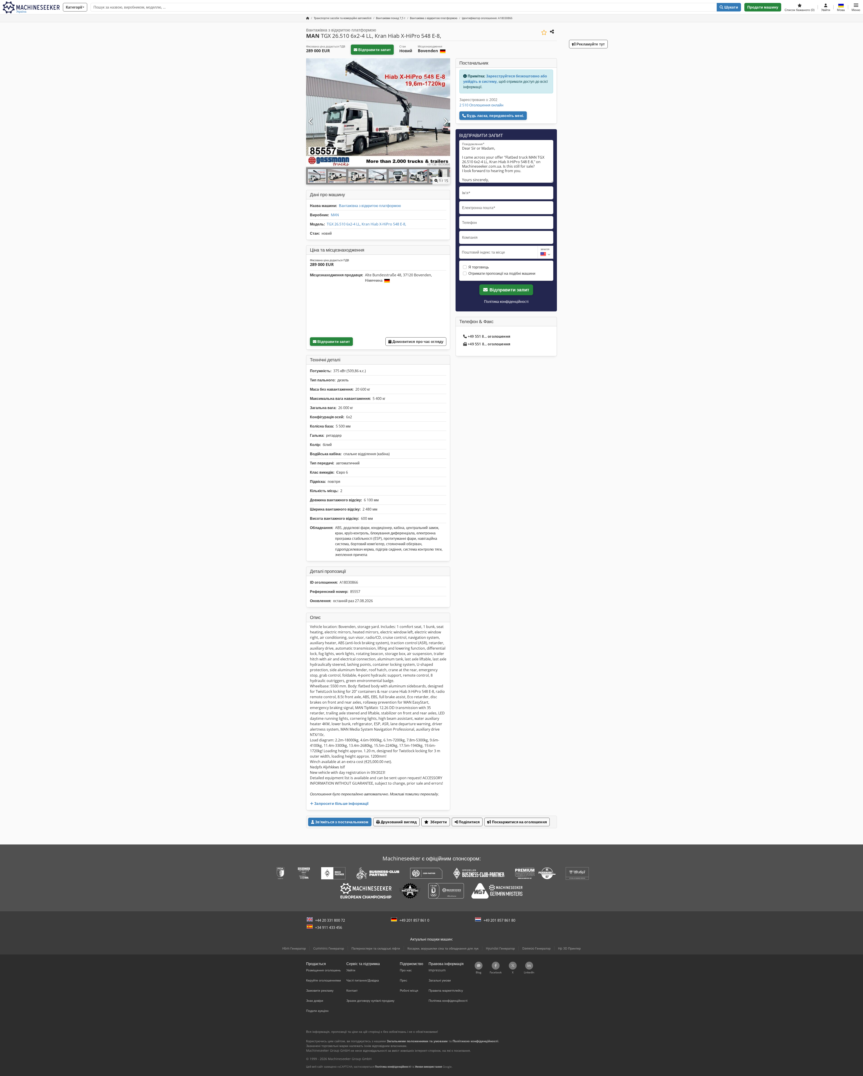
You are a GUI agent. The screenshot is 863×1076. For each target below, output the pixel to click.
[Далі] (445, 121)
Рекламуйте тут (590, 44)
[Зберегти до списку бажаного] (544, 32)
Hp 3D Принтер (569, 948)
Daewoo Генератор (536, 948)
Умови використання (428, 1067)
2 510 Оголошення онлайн (481, 105)
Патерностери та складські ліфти (375, 948)
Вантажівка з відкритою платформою (370, 205)
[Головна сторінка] (307, 18)
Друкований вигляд (398, 821)
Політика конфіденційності (506, 301)
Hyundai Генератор (500, 948)
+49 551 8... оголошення (489, 336)
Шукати (730, 7)
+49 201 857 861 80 (499, 920)
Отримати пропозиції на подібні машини (501, 273)
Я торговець (478, 267)
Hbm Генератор (294, 948)
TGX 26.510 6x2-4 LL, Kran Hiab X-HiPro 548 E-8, (366, 224)
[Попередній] (310, 121)
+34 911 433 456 (328, 927)
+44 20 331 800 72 (330, 920)
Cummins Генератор (328, 948)
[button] (856, 7)
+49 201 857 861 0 (414, 920)
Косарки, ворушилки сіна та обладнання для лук (442, 948)
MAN (335, 214)
